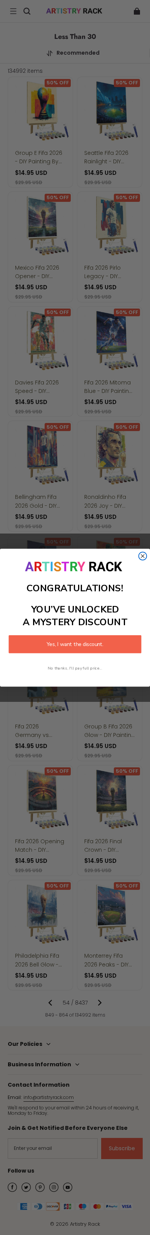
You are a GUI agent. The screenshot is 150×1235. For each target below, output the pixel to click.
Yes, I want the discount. (75, 644)
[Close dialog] (143, 556)
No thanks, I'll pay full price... (75, 668)
